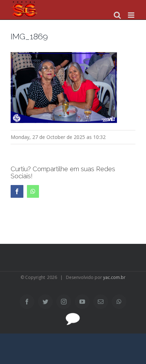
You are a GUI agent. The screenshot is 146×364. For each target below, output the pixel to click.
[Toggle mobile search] (117, 15)
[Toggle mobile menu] (131, 15)
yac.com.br (114, 277)
